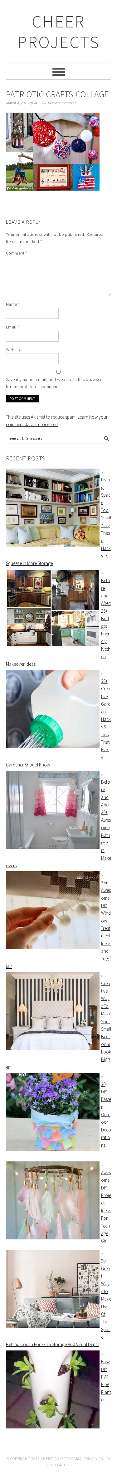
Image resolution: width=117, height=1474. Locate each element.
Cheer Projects (58, 32)
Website (14, 350)
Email (12, 327)
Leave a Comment (62, 103)
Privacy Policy (97, 1458)
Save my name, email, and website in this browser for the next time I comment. (54, 383)
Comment (16, 253)
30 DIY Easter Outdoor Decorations (106, 1114)
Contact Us (60, 1464)
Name (13, 304)
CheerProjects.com (60, 1458)
